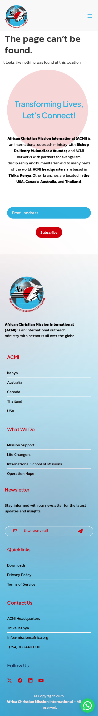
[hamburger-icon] (90, 16)
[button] (87, 705)
